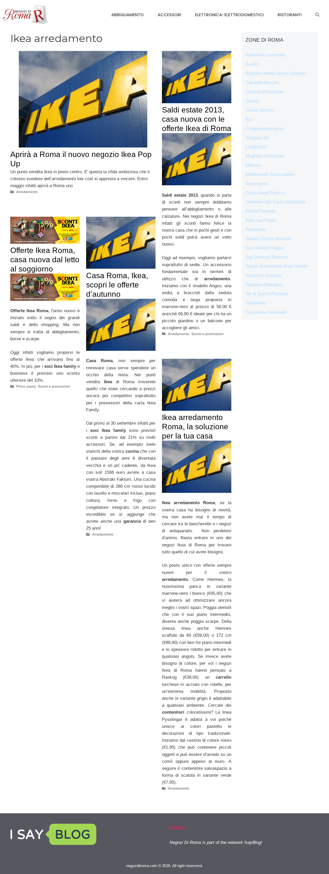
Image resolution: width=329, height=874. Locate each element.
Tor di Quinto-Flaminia (266, 293)
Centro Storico (259, 110)
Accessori (169, 15)
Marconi (253, 165)
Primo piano (26, 386)
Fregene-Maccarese (264, 128)
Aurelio (252, 64)
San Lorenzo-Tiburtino (266, 257)
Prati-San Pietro (260, 220)
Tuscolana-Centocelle (266, 312)
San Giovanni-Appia (264, 248)
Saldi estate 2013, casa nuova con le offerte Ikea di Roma (196, 119)
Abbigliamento (127, 15)
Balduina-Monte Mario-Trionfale (275, 73)
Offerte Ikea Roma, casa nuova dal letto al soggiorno (44, 259)
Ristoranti (289, 15)
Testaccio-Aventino (263, 275)
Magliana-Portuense (264, 156)
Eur (248, 119)
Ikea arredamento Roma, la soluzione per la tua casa (195, 426)
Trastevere (255, 303)
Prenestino (255, 229)
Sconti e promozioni (207, 334)
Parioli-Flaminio (260, 211)
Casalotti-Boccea (261, 82)
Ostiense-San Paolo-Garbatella (275, 201)
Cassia (252, 101)
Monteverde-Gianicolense (270, 174)
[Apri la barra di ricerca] (317, 14)
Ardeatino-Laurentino (265, 55)
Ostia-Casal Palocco (265, 192)
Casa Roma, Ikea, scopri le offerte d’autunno (117, 284)
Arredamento (27, 192)
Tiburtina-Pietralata (263, 284)
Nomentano (256, 183)
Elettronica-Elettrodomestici (229, 15)
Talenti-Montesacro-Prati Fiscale (276, 266)
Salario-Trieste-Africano (268, 238)
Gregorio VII (257, 137)
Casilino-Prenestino (264, 91)
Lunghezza (255, 146)
